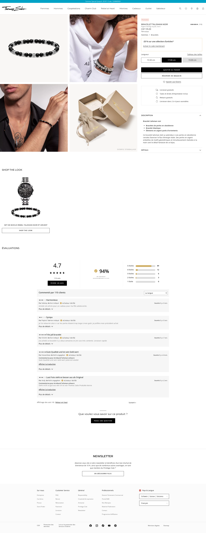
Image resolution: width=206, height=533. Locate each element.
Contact (58, 514)
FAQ (57, 495)
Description (147, 115)
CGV (38, 525)
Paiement (59, 507)
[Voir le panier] (203, 8)
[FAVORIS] (186, 8)
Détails (144, 150)
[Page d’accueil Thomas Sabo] (14, 8)
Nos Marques (106, 503)
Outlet (148, 8)
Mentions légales (154, 526)
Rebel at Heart (108, 8)
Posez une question (103, 421)
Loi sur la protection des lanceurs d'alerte (67, 525)
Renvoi (58, 499)
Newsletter (81, 510)
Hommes (58, 8)
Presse (39, 503)
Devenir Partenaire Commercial (112, 495)
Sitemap (166, 526)
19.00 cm (192, 60)
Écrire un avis (57, 283)
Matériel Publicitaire (108, 507)
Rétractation (60, 503)
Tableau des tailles (194, 54)
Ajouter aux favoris (173, 82)
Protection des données (49, 525)
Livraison (59, 510)
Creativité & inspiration (85, 499)
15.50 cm (151, 60)
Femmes (44, 8)
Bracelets (154, 35)
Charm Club (90, 8)
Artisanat (81, 503)
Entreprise (40, 495)
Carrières (40, 499)
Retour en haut (61, 402)
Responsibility (82, 495)
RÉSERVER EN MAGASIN (171, 76)
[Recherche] (180, 8)
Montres (124, 8)
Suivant (132, 402)
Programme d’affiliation (110, 514)
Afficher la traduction (47, 364)
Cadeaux (136, 8)
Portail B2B (105, 499)
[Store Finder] (192, 8)
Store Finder (41, 507)
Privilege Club (82, 507)
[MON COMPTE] (197, 8)
